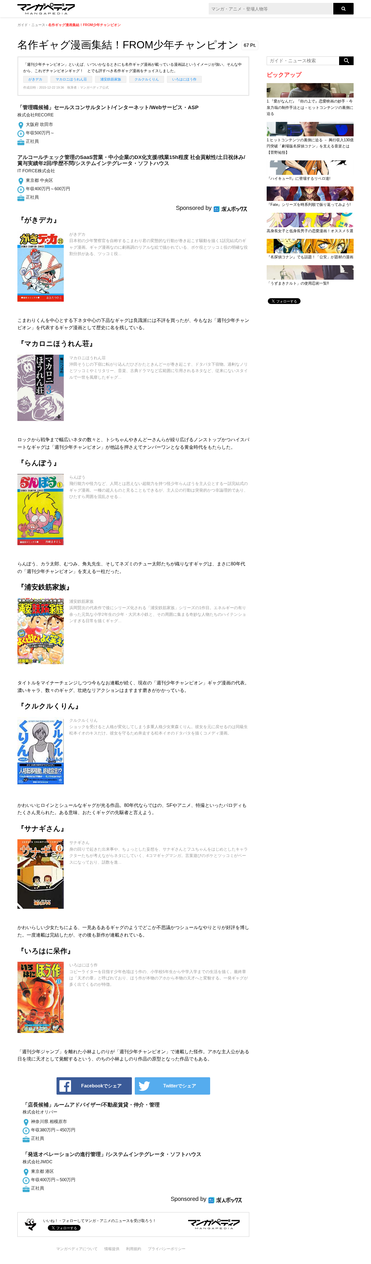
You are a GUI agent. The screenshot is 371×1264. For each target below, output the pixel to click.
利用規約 (133, 1249)
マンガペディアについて (77, 1249)
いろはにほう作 (184, 79)
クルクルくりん (146, 79)
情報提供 (111, 1249)
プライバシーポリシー (167, 1249)
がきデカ (35, 79)
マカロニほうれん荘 (71, 79)
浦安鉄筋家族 (110, 79)
